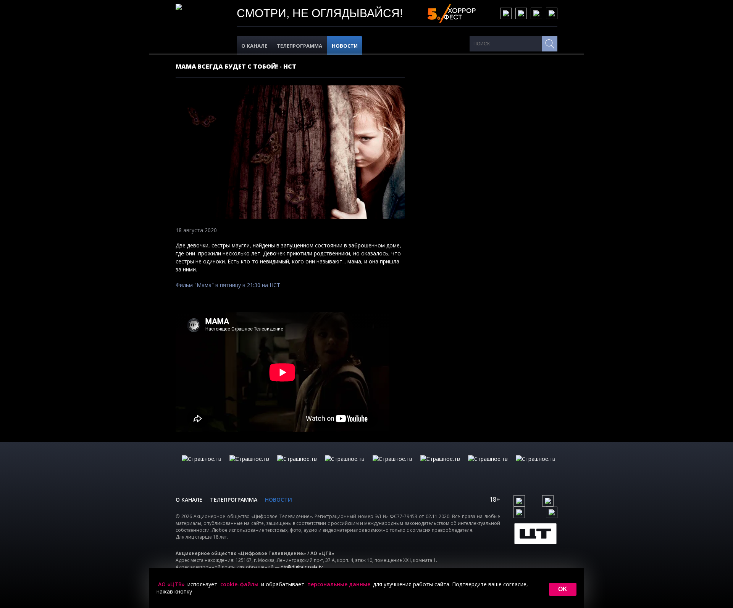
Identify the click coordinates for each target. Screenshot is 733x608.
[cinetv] (201, 466)
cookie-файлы (239, 584)
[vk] (506, 13)
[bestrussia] (249, 466)
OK (562, 589)
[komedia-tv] (392, 466)
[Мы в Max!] (551, 13)
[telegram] (536, 13)
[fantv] (297, 466)
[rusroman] (488, 466)
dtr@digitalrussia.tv (302, 567)
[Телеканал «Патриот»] (535, 466)
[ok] (521, 13)
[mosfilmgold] (344, 466)
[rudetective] (440, 466)
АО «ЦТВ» (171, 584)
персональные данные (338, 584)
